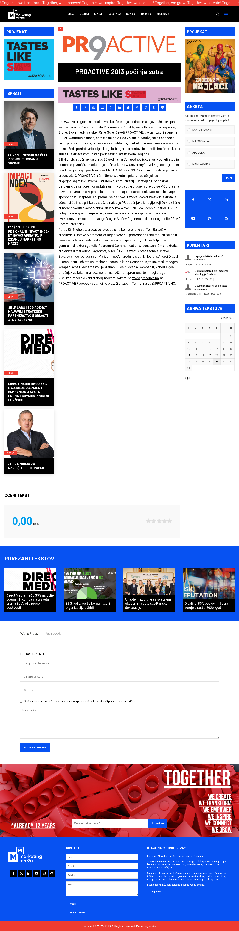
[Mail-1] (226, 218)
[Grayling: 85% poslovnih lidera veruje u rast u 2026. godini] (209, 590)
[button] (217, 13)
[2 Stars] (153, 520)
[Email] (102, 107)
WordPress (29, 633)
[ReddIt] (145, 107)
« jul (187, 378)
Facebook (53, 633)
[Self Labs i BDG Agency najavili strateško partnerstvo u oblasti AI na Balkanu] (29, 278)
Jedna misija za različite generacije (26, 466)
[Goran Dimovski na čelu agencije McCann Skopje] (29, 125)
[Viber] (111, 107)
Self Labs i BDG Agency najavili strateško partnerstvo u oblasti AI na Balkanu (28, 313)
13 (210, 349)
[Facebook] (76, 107)
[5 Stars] (169, 520)
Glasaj (228, 177)
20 (210, 355)
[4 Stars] (164, 520)
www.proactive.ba (145, 278)
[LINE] (162, 107)
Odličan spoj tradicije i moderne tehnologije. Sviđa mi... (211, 272)
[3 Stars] (159, 520)
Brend (10, 453)
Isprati (11, 144)
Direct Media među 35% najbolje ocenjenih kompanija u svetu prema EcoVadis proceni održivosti (28, 392)
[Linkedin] (119, 107)
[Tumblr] (154, 107)
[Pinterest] (136, 107)
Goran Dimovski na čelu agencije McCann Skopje (28, 159)
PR (61, 29)
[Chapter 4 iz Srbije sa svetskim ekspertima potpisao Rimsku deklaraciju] (149, 590)
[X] (85, 107)
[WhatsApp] (93, 107)
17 (188, 355)
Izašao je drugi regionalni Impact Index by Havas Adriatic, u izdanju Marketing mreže (28, 235)
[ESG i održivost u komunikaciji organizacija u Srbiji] (90, 590)
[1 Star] (148, 520)
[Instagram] (209, 218)
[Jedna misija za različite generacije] (29, 434)
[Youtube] (193, 218)
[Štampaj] (128, 107)
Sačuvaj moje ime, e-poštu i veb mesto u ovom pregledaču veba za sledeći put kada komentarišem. (80, 701)
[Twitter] (209, 199)
